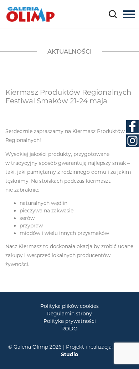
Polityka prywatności (69, 321)
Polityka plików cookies (69, 306)
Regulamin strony (69, 313)
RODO (69, 328)
